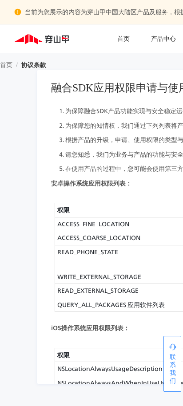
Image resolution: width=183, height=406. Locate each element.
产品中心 (163, 38)
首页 (123, 38)
